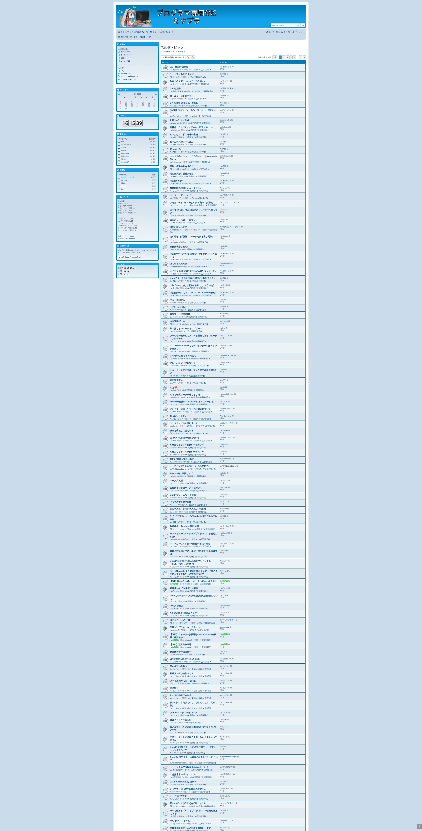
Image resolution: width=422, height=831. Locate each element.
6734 (154, 180)
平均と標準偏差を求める (182, 166)
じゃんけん (175, 149)
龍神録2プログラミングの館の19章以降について (193, 127)
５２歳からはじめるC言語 (200, 669)
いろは (175, 577)
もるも (178, 433)
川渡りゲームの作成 (179, 120)
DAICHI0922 (177, 412)
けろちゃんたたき (178, 264)
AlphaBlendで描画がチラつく (184, 613)
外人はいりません (178, 416)
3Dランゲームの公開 (180, 620)
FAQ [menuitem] (122, 71)
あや (174, 383)
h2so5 (123, 186)
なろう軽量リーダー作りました (185, 394)
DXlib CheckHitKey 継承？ (183, 781)
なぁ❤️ (173, 387)
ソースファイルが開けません (184, 423)
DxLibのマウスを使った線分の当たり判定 (190, 543)
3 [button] (287, 57)
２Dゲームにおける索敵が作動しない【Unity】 (192, 285)
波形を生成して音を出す (182, 430)
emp (174, 448)
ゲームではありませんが (182, 74)
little (173, 331)
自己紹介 (174, 688)
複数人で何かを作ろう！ (182, 673)
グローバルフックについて (183, 363)
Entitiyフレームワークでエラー (185, 495)
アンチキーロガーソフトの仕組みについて (190, 409)
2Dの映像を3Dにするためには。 (185, 659)
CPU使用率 (175, 88)
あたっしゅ (176, 70)
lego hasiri (176, 266)
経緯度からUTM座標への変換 (184, 588)
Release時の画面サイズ (181, 473)
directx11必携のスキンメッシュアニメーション (192, 401)
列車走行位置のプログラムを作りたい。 (189, 81)
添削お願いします (178, 227)
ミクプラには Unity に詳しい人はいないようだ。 (193, 271)
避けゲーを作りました (180, 720)
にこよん (176, 341)
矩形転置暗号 (176, 380)
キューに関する (177, 300)
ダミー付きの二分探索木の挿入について (189, 767)
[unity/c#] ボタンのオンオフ (183, 712)
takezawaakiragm (179, 763)
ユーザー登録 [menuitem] (125, 61)
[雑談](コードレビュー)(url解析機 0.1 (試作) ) (191, 202)
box (122, 189)
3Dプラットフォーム (180, 820)
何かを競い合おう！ (179, 666)
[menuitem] (137, 32)
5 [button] (294, 57)
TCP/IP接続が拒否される (182, 459)
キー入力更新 (176, 480)
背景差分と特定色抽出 (180, 314)
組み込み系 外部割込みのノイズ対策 (188, 509)
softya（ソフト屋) (128, 177)
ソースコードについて (180, 195)
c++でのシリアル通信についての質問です (190, 466)
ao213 (174, 505)
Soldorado (125, 156)
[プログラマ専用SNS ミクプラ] (170, 16)
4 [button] (291, 57)
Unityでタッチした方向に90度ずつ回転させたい (193, 278)
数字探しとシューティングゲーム (186, 328)
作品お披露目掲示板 (198, 77)
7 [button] (300, 57)
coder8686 (180, 824)
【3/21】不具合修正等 (180, 644)
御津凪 (175, 584)
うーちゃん (180, 529)
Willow (123, 150)
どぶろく (176, 669)
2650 (154, 183)
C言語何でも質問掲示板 (201, 70)
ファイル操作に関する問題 (184, 680)
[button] (274, 57)
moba (174, 557)
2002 (154, 189)
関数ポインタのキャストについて (186, 488)
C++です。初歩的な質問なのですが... (188, 789)
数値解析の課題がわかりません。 (186, 188)
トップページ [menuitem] (125, 52)
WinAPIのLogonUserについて (184, 438)
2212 (154, 186)
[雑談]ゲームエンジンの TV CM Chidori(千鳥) (192, 292)
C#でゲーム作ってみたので (183, 355)
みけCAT (124, 180)
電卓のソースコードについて (184, 220)
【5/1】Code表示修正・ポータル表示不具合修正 (193, 581)
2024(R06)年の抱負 (179, 67)
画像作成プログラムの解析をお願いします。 (191, 828)
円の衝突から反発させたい (183, 173)
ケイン (175, 743)
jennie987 (125, 162)
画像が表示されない (179, 246)
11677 (153, 177)
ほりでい (176, 351)
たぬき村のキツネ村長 (180, 695)
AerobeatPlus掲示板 (200, 198)
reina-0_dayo (126, 144)
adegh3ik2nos (178, 358)
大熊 (174, 137)
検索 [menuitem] (122, 58)
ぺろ (174, 215)
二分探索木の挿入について (183, 774)
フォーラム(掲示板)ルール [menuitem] (129, 76)
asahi (174, 512)
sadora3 (175, 630)
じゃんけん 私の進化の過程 (184, 134)
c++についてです (178, 796)
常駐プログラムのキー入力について (187, 627)
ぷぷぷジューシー (179, 205)
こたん (175, 404)
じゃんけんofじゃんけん (181, 142)
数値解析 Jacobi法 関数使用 (184, 526)
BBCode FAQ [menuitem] (126, 73)
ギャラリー (299, 32)
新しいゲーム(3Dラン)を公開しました (188, 803)
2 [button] (283, 57)
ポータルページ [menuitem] (126, 55)
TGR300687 (126, 159)
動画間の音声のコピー (180, 652)
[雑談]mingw (176, 180)
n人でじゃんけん (178, 307)
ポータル (133, 37)
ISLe (123, 183)
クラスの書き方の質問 (180, 502)
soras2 (123, 147)
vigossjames (125, 153)
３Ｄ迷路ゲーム (177, 321)
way (122, 141)
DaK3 (174, 176)
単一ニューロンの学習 (180, 96)
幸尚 (178, 77)
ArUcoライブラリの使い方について (187, 445)
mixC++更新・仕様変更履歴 (199, 584)
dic (173, 249)
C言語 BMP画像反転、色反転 (184, 103)
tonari (174, 723)
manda (175, 608)
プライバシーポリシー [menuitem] (128, 79)
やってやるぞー (182, 623)
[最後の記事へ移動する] (233, 67)
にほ (174, 522)
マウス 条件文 (176, 605)
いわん (178, 324)
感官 (178, 169)
